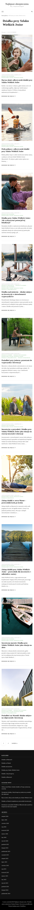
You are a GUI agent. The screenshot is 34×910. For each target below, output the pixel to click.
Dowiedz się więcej (8, 96)
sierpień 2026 (5, 816)
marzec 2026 (5, 833)
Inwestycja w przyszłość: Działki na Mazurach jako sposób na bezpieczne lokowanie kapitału (17, 805)
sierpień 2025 (5, 858)
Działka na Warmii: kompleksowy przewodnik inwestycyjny (16, 801)
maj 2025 (4, 869)
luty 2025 (4, 879)
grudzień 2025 (5, 844)
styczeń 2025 (5, 883)
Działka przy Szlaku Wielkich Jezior (12, 77)
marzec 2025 (5, 876)
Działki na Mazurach (24, 357)
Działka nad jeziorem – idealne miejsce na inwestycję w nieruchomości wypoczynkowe (17, 294)
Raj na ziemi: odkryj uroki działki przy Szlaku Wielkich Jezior (17, 797)
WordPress (22, 906)
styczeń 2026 (5, 841)
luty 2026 (4, 837)
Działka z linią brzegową (9, 289)
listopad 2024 (5, 890)
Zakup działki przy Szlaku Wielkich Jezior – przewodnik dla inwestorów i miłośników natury (16, 572)
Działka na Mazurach (8, 285)
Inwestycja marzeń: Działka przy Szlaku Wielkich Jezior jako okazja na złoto (17, 645)
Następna (14, 743)
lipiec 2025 (4, 862)
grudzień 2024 (5, 886)
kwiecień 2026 (5, 830)
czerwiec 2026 (5, 823)
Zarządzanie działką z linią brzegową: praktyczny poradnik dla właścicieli (16, 793)
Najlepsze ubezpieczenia (17, 4)
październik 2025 (6, 851)
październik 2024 (6, 893)
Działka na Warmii (21, 285)
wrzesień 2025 (5, 855)
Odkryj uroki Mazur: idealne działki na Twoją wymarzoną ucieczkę (16, 787)
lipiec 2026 (4, 820)
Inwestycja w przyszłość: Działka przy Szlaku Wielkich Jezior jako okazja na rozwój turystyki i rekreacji (17, 431)
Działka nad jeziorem (8, 76)
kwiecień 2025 (5, 872)
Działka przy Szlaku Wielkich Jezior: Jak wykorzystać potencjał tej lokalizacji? (16, 220)
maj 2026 (4, 826)
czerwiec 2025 (5, 865)
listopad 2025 (5, 848)
